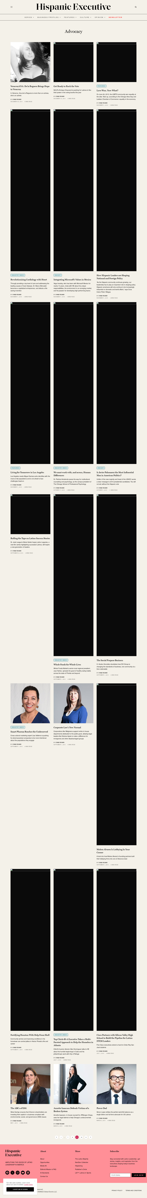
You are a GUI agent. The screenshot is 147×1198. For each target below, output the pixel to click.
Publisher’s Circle (81, 1169)
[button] (34, 1181)
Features (101, 86)
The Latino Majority (81, 1159)
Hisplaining (79, 1166)
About (42, 1159)
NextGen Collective (81, 1162)
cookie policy (28, 1184)
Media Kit (43, 1166)
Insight (58, 275)
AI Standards (44, 1173)
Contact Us (44, 1176)
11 (86, 1137)
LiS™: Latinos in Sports (83, 1173)
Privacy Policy (117, 1190)
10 (81, 1137)
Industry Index (18, 275)
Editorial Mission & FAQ (48, 1169)
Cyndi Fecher (17, 99)
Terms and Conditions (134, 1190)
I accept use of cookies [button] (20, 1189)
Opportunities (44, 1162)
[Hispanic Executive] (73, 7)
